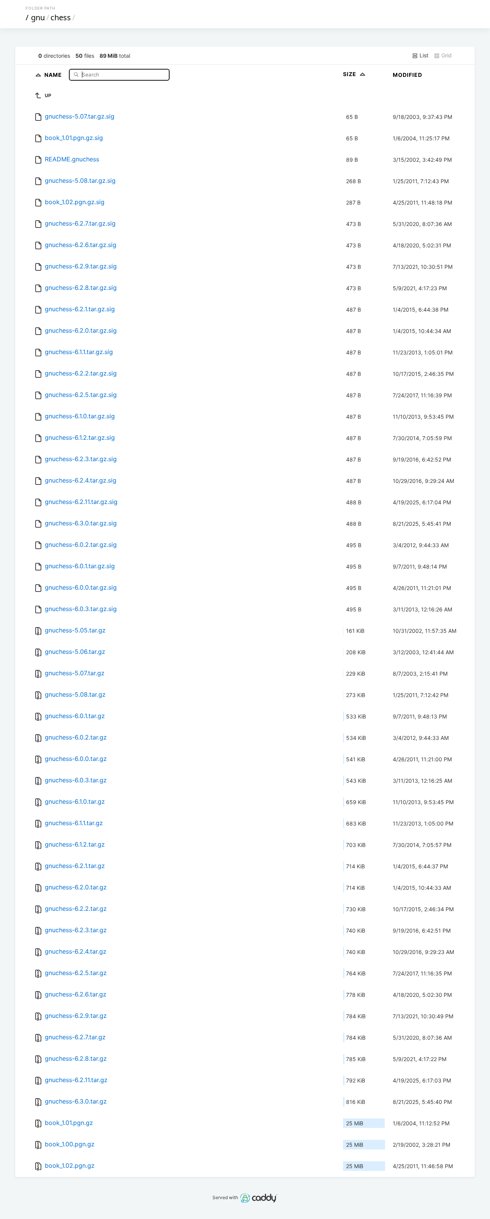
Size (350, 74)
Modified (407, 75)
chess (61, 17)
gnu (38, 17)
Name (54, 74)
